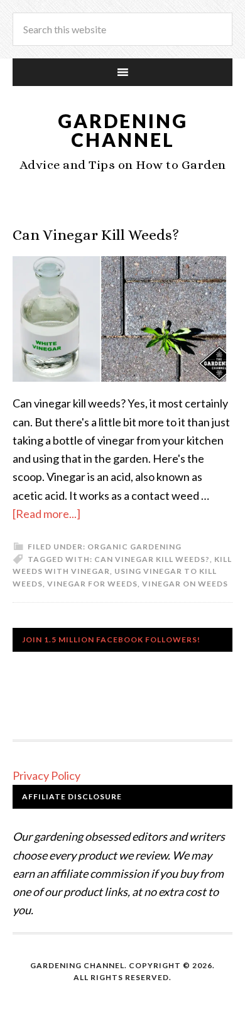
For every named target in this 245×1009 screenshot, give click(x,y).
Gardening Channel (123, 130)
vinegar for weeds (92, 583)
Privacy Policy (46, 775)
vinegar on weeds (185, 583)
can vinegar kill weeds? (152, 559)
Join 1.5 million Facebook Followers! (111, 639)
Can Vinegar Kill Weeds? (96, 235)
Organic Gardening (134, 546)
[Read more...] (46, 514)
